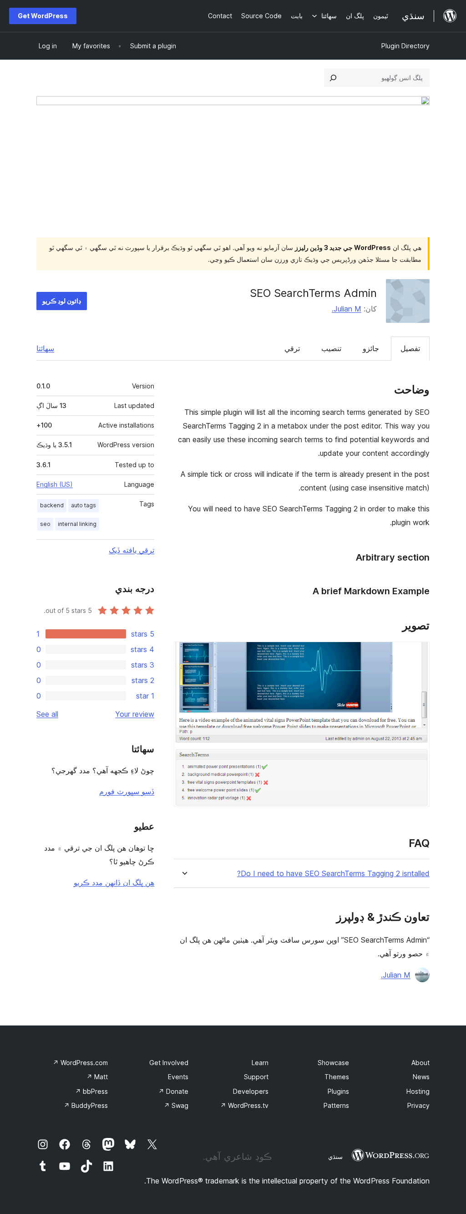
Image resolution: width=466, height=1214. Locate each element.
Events (178, 1077)
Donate (173, 1091)
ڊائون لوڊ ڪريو (61, 301)
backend (52, 505)
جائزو (371, 348)
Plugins (338, 1091)
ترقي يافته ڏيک (131, 550)
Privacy (418, 1105)
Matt (97, 1077)
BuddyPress (86, 1105)
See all (47, 714)
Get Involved (168, 1062)
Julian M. (346, 308)
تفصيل (410, 348)
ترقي (292, 348)
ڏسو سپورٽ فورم (126, 791)
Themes (336, 1077)
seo (45, 523)
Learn (260, 1062)
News (421, 1077)
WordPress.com (80, 1062)
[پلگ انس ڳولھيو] (333, 78)
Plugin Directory (405, 46)
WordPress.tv (244, 1105)
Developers (250, 1091)
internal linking (77, 523)
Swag (176, 1105)
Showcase (333, 1062)
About (420, 1062)
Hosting (418, 1091)
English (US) (54, 484)
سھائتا (45, 348)
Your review (134, 714)
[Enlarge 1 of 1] (417, 653)
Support (256, 1077)
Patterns (336, 1105)
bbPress (91, 1091)
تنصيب (331, 348)
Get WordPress (43, 16)
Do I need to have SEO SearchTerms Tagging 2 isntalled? (333, 873)
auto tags (83, 505)
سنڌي (335, 1156)
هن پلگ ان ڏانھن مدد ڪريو (114, 882)
